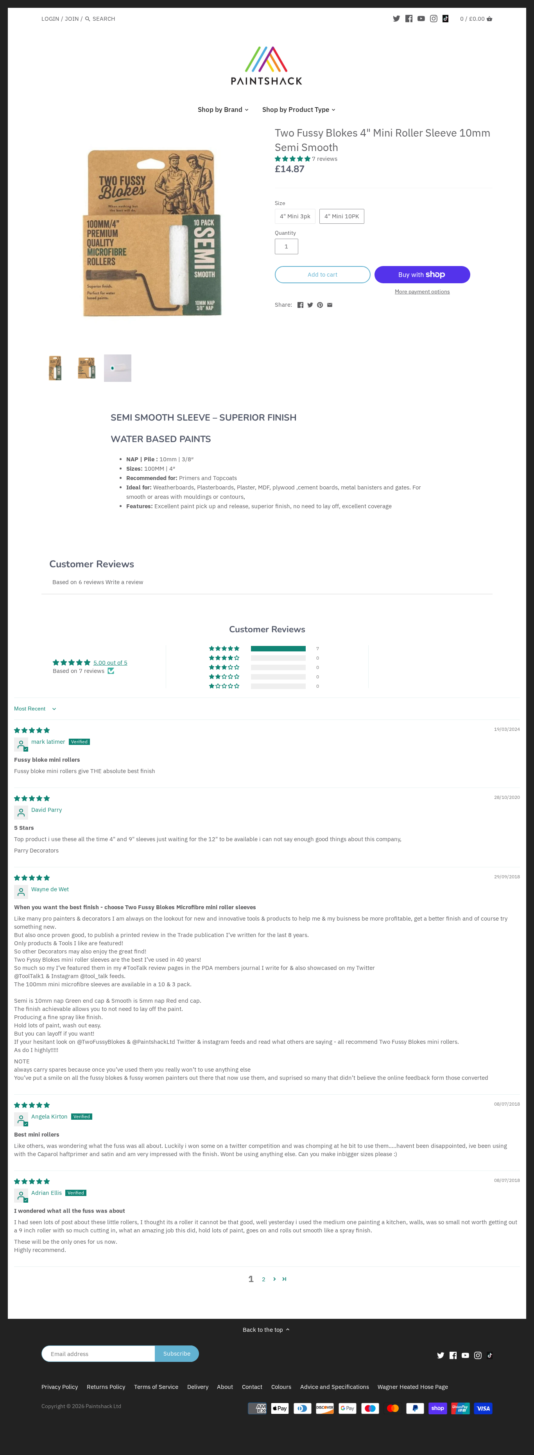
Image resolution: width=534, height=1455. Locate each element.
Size (280, 203)
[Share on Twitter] (310, 304)
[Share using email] (330, 304)
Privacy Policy (59, 1386)
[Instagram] (433, 18)
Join (72, 18)
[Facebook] (409, 18)
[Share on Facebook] (300, 304)
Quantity (285, 233)
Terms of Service (156, 1386)
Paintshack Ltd (103, 1406)
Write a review (124, 582)
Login (50, 18)
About (225, 1386)
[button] (293, 158)
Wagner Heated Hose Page (413, 1386)
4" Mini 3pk (295, 216)
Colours (282, 1386)
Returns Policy (106, 1386)
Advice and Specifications (335, 1386)
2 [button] (263, 1279)
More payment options (422, 292)
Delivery (197, 1386)
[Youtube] (421, 18)
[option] (55, 368)
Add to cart (322, 274)
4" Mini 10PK (341, 216)
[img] (32, 730)
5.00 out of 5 (110, 662)
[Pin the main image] (320, 304)
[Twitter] (396, 18)
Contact (252, 1386)
